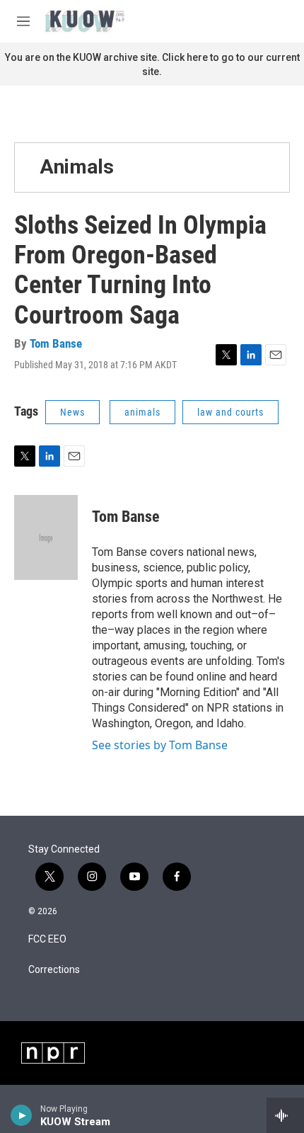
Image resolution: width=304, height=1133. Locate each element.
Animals (77, 166)
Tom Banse (56, 343)
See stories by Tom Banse (160, 745)
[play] (21, 1115)
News (72, 412)
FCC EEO (47, 939)
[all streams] (285, 1115)
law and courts (230, 412)
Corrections (54, 969)
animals (142, 412)
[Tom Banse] (46, 537)
